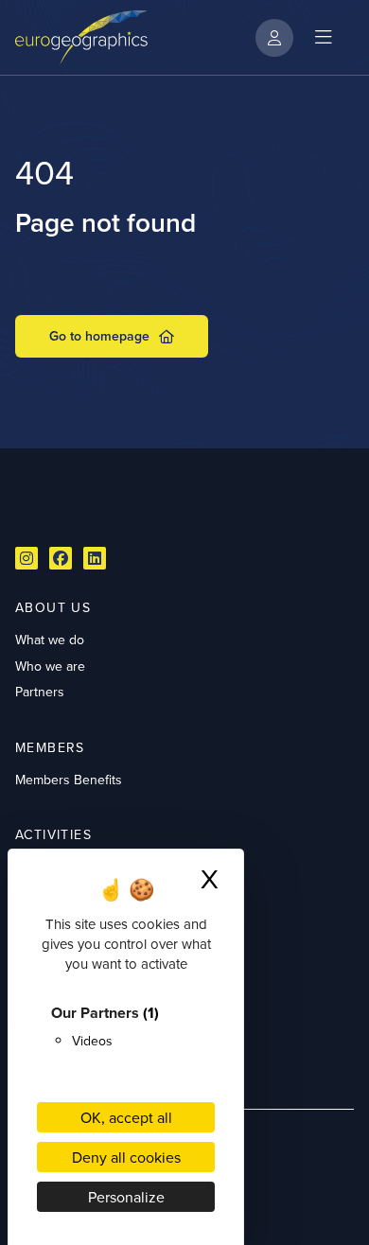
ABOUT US (53, 607)
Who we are (50, 666)
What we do (49, 639)
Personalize (126, 1196)
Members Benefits (68, 779)
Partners (39, 691)
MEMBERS (50, 747)
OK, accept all (126, 1117)
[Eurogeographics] (81, 37)
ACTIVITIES (53, 834)
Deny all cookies (126, 1157)
